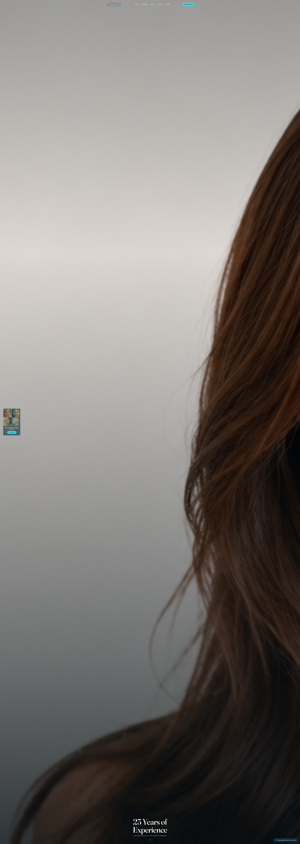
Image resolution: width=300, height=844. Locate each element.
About (153, 4)
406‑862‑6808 (188, 4)
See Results (12, 432)
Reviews (160, 4)
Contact (167, 4)
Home (136, 4)
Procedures (144, 4)
